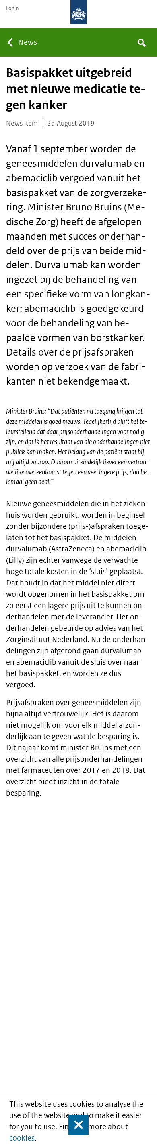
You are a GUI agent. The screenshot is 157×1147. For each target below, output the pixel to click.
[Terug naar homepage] (78, 12)
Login (12, 8)
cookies (22, 1138)
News (27, 42)
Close (74, 1125)
